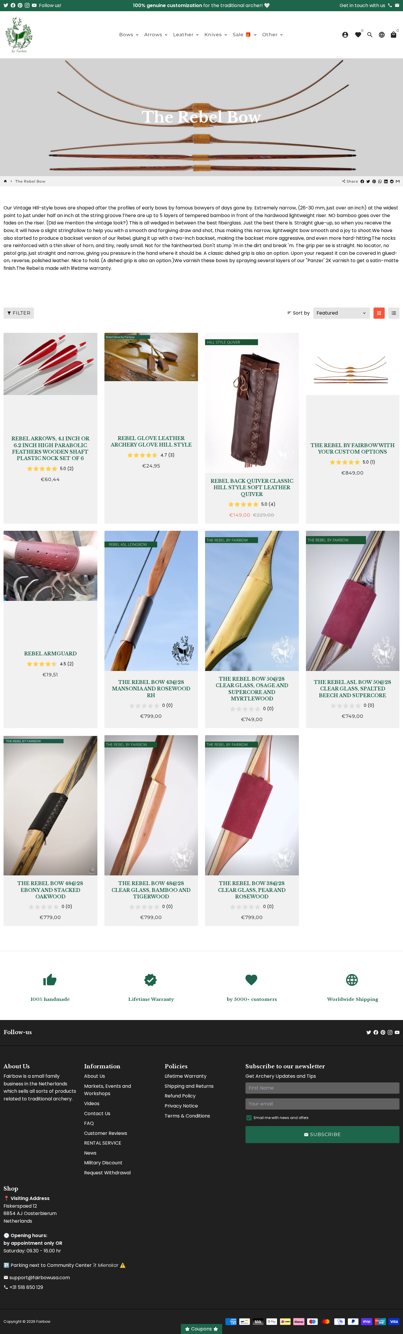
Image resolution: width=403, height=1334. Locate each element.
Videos (91, 1103)
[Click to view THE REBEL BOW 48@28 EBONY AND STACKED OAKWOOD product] (50, 805)
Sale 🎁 (245, 34)
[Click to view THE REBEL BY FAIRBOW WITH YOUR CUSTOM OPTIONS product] (353, 364)
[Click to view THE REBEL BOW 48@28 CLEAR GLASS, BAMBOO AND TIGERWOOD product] (151, 805)
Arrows (156, 34)
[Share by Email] (397, 181)
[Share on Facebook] (362, 181)
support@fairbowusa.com (37, 1277)
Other (273, 34)
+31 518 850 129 (23, 1287)
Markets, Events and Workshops (107, 1090)
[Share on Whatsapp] (380, 181)
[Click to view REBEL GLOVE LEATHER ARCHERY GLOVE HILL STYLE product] (151, 357)
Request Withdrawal (107, 1172)
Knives (216, 34)
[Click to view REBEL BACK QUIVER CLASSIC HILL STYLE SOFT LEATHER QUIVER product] (252, 403)
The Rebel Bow (30, 181)
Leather (186, 34)
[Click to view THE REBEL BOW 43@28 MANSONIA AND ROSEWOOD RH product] (151, 601)
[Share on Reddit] (392, 181)
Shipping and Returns (189, 1086)
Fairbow (43, 1321)
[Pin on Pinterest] (374, 181)
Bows (129, 34)
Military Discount (103, 1162)
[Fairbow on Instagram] (27, 5)
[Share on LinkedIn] (386, 181)
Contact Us (97, 1113)
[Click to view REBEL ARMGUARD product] (50, 566)
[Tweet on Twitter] (368, 181)
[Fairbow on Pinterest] (20, 5)
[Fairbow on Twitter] (6, 5)
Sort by (298, 313)
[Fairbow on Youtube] (34, 5)
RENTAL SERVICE (102, 1143)
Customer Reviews (105, 1133)
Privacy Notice (181, 1105)
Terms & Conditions (187, 1116)
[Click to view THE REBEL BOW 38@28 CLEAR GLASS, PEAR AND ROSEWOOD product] (252, 805)
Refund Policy (180, 1095)
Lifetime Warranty (186, 1076)
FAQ (89, 1123)
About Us (94, 1076)
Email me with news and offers (281, 1117)
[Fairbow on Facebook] (13, 5)
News (90, 1153)
